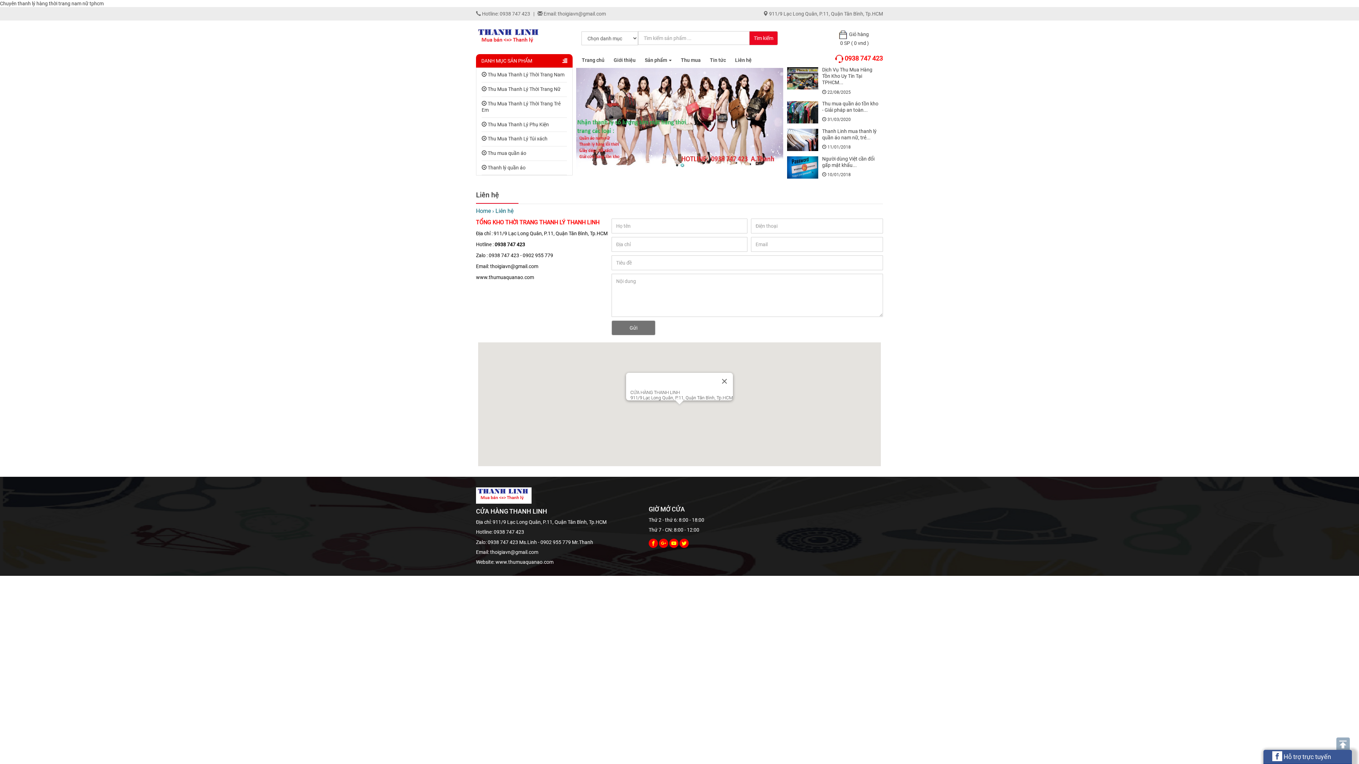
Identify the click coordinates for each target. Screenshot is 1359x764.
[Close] (724, 381)
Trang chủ (593, 60)
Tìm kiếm (763, 38)
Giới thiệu (625, 60)
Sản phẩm (656, 60)
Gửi (633, 328)
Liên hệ (743, 60)
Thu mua (691, 60)
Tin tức (718, 60)
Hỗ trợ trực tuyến (1306, 756)
